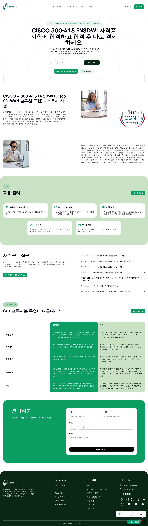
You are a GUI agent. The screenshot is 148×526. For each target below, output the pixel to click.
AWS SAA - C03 (60, 485)
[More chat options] (144, 522)
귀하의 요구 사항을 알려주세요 (66, 71)
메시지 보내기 (100, 449)
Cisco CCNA (59, 493)
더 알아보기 (88, 71)
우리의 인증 (91, 485)
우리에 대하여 (58, 7)
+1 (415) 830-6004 (130, 485)
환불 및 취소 (91, 505)
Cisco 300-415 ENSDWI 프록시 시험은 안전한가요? (100, 286)
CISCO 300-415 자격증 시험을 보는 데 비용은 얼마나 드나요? (103, 256)
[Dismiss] (144, 513)
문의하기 (139, 6)
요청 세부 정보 (90, 62)
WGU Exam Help (61, 505)
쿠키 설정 (90, 508)
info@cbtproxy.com (130, 489)
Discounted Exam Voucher (97, 489)
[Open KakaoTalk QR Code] (136, 504)
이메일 (105, 412)
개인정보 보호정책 (94, 497)
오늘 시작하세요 (138, 311)
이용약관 (90, 501)
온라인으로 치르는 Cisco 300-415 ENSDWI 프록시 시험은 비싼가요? (106, 291)
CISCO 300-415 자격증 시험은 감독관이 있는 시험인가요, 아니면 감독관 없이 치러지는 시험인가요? (112, 279)
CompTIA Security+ (62, 497)
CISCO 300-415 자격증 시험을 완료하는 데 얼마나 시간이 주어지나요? (107, 261)
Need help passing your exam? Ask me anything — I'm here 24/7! (132, 514)
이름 (71, 412)
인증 (82, 7)
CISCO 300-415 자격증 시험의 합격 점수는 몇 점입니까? (102, 272)
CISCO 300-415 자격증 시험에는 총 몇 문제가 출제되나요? (102, 267)
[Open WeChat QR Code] (129, 504)
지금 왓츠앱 (139, 193)
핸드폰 (72, 423)
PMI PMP (58, 489)
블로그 (91, 7)
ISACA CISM (59, 501)
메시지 (72, 433)
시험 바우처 (72, 7)
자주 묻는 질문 (92, 493)
